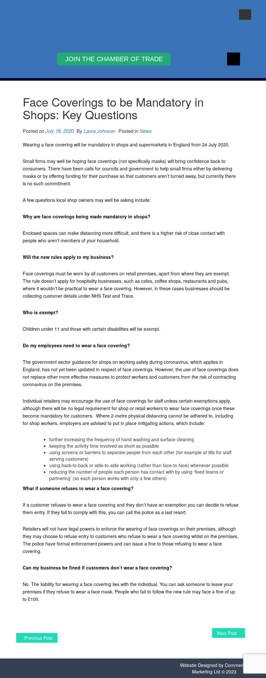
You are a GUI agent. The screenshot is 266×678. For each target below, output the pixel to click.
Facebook (233, 58)
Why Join (114, 58)
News (145, 130)
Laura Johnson (99, 130)
